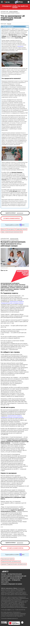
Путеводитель (16, 580)
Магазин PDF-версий (16, 578)
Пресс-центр (5, 578)
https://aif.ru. (20, 616)
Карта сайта (5, 582)
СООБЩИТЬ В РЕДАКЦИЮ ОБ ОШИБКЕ (11, 584)
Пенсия (9, 23)
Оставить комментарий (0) (11, 218)
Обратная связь (6, 580)
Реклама (3, 574)
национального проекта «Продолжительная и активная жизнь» (12, 302)
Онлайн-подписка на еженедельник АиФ (13, 576)
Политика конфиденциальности (9, 618)
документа (20, 46)
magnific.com (4, 267)
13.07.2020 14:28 (4, 11)
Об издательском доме (14, 574)
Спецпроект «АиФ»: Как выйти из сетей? (15, 6)
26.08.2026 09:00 (5, 238)
